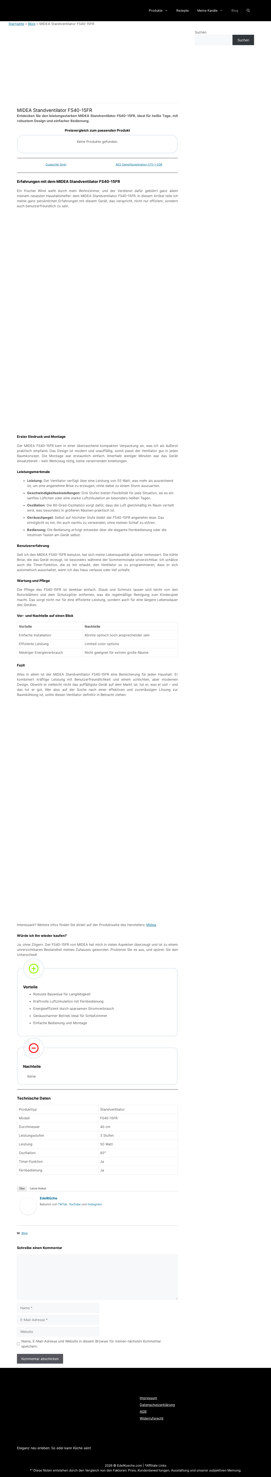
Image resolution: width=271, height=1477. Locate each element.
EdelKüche (48, 1198)
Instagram (95, 1204)
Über (22, 1188)
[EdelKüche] (27, 1219)
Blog (234, 10)
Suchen (200, 32)
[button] (248, 10)
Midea (151, 925)
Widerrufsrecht (151, 1418)
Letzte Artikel (38, 1188)
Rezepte (182, 10)
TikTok (62, 1204)
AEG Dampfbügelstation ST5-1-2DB (139, 164)
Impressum (148, 1398)
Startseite (16, 24)
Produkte (156, 10)
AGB (143, 1411)
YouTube (75, 1204)
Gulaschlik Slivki (56, 164)
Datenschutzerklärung (157, 1405)
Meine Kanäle (207, 10)
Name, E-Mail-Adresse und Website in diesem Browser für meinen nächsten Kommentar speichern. (91, 1343)
